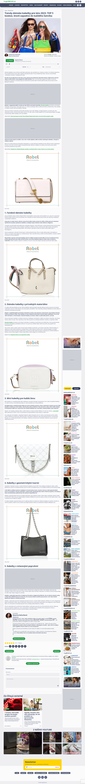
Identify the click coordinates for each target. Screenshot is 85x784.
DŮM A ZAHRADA (75, 478)
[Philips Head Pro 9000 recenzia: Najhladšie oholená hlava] (72, 737)
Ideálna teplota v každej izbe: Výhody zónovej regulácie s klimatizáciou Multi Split (75, 625)
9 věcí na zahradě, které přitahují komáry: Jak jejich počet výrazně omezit (75, 482)
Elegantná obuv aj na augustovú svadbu (20, 334)
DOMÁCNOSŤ (74, 561)
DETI (72, 539)
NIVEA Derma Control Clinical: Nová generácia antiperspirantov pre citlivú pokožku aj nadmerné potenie (75, 530)
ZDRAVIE (11, 5)
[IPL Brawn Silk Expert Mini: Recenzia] (72, 749)
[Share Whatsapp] (13, 646)
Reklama (30, 773)
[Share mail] (25, 646)
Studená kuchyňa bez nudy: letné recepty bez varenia (75, 646)
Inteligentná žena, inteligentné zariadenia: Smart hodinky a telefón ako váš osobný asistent (75, 505)
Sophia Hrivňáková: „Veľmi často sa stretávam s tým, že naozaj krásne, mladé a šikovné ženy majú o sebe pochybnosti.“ (75, 412)
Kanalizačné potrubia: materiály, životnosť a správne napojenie (74, 615)
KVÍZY (74, 5)
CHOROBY (17, 5)
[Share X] (16, 646)
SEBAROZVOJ (53, 5)
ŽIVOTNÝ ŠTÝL (24, 5)
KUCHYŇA (73, 633)
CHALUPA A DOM (75, 611)
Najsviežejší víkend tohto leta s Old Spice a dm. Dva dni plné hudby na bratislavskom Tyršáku (75, 400)
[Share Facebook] (10, 646)
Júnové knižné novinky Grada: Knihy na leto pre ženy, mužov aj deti (75, 671)
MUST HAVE (74, 433)
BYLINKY (59, 5)
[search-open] (80, 5)
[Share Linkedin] (22, 646)
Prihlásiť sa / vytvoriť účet (32, 663)
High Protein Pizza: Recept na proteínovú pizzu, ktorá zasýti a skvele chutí (75, 449)
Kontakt (23, 773)
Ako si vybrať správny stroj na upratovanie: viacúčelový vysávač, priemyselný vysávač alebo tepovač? (75, 579)
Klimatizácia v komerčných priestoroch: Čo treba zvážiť (75, 603)
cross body (55, 411)
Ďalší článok (56, 651)
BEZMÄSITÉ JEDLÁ (75, 643)
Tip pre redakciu (65, 773)
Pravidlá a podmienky (40, 773)
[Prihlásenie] (78, 5)
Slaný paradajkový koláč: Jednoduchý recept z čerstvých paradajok (75, 460)
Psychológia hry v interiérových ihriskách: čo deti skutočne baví (75, 542)
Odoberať (57, 767)
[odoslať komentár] (58, 686)
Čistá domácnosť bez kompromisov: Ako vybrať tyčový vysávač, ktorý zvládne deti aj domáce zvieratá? (75, 661)
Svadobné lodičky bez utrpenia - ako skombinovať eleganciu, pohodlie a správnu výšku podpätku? (75, 427)
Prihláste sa (14, 656)
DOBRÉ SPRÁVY (75, 513)
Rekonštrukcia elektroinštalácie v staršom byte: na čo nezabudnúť (75, 594)
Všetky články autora (19, 638)
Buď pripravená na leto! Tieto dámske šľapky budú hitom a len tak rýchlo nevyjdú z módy (32, 116)
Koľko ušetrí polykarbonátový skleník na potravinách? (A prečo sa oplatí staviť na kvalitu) (75, 553)
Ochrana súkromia (54, 773)
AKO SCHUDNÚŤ (38, 5)
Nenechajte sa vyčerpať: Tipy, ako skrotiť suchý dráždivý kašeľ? (75, 493)
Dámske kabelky (45, 105)
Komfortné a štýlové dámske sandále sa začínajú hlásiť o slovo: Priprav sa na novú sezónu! (32, 149)
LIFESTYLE (73, 395)
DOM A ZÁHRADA (67, 5)
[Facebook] (76, 1)
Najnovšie (76, 388)
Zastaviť (8, 66)
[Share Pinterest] (19, 646)
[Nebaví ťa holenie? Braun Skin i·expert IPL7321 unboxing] (52, 749)
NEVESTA (73, 421)
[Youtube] (78, 1)
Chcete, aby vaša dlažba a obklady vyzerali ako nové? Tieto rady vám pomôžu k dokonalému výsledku (75, 567)
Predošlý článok (9, 651)
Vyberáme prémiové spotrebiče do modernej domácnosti (74, 638)
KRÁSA (31, 5)
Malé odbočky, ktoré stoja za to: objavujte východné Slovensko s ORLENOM (75, 518)
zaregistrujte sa (36, 659)
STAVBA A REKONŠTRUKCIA (75, 589)
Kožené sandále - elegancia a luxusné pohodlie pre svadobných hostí (75, 437)
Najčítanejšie (67, 388)
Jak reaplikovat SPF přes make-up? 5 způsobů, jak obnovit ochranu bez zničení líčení (75, 472)
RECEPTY (46, 5)
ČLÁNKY (73, 490)
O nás (17, 773)
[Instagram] (80, 1)
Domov (6, 10)
